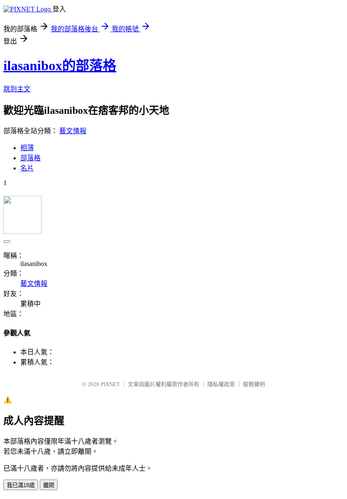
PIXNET (110, 384)
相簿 (27, 147)
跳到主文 (16, 89)
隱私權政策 (221, 384)
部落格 (30, 158)
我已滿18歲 (21, 485)
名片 (27, 168)
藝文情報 (72, 130)
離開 (48, 485)
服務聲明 (254, 384)
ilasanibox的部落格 (59, 65)
